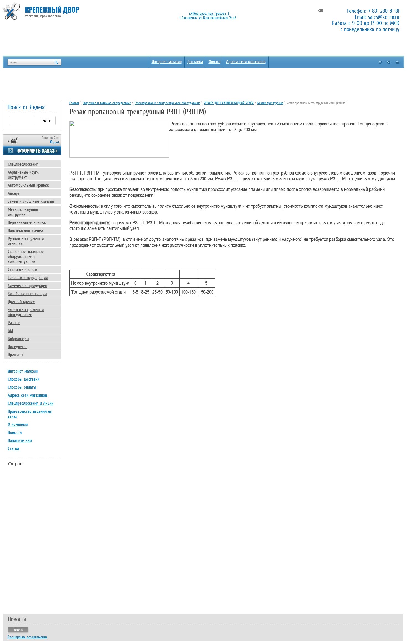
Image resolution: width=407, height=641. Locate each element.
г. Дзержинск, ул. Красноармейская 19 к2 (207, 18)
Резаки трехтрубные (270, 103)
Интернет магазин (167, 61)
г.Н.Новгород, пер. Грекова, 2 (209, 13)
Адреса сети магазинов (246, 61)
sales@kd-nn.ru (383, 17)
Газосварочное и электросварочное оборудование (167, 103)
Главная (74, 103)
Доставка (195, 61)
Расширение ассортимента (27, 637)
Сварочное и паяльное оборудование (107, 103)
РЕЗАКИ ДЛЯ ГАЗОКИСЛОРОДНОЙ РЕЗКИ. (229, 103)
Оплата (214, 61)
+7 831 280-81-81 (382, 11)
